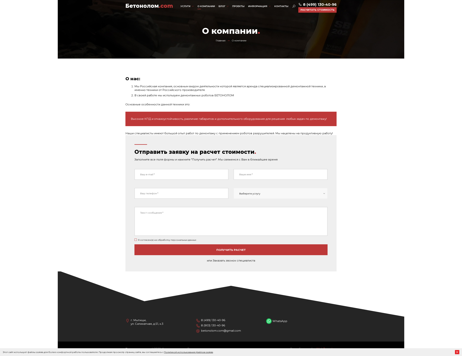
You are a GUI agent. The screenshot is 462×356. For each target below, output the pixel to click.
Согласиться (457, 352)
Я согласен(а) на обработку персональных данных (167, 240)
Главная (220, 40)
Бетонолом (149, 6)
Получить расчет (231, 250)
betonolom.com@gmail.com (221, 330)
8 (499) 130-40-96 (319, 4)
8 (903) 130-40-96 (213, 325)
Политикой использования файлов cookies (188, 352)
